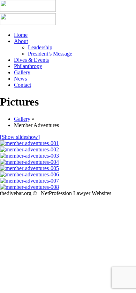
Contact (22, 85)
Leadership (40, 47)
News (20, 79)
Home (21, 35)
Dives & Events (31, 60)
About (21, 41)
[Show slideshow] (20, 137)
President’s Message (50, 54)
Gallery (22, 72)
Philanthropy (28, 66)
